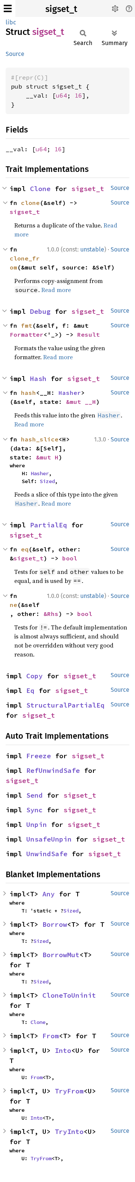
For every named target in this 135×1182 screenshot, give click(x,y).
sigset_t (61, 9)
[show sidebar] (7, 8)
